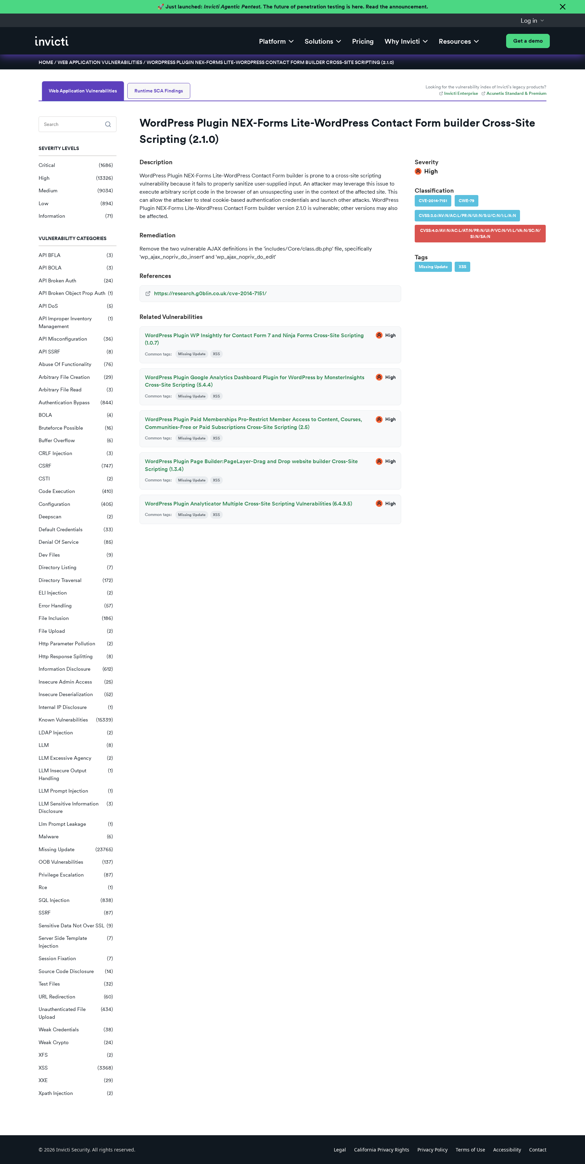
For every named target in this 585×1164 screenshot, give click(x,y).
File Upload (76, 631)
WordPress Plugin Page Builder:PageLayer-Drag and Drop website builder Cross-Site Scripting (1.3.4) (251, 465)
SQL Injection (76, 900)
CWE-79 (466, 200)
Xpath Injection (76, 1093)
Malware (76, 837)
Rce (76, 887)
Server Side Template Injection (76, 942)
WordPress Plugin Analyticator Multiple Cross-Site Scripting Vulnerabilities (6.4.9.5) (248, 503)
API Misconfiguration (76, 339)
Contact (537, 1149)
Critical (76, 165)
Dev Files (76, 555)
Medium (76, 191)
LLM (76, 745)
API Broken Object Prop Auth (76, 293)
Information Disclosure (76, 669)
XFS (76, 1055)
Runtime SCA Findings (158, 90)
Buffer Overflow (76, 440)
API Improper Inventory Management (76, 322)
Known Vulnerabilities (76, 720)
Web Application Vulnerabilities (100, 62)
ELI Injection (76, 593)
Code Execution (76, 491)
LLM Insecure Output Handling (76, 774)
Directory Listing (76, 567)
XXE (76, 1080)
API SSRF (76, 352)
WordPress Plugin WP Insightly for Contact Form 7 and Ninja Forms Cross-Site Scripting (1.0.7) (254, 339)
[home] (51, 41)
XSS (76, 1068)
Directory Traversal (76, 580)
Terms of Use (470, 1149)
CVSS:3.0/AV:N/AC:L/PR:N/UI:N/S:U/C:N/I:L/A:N (467, 215)
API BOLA (76, 268)
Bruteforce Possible (76, 428)
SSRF (76, 913)
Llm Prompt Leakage (76, 824)
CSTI (76, 479)
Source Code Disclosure (76, 971)
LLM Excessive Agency (76, 758)
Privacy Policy (432, 1149)
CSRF (76, 466)
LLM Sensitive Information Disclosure (76, 808)
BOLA (76, 415)
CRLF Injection (76, 453)
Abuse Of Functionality (76, 364)
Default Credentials (76, 529)
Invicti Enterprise (461, 93)
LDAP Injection (76, 733)
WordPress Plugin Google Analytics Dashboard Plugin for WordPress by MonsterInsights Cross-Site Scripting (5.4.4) (254, 381)
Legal (340, 1149)
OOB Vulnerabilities (76, 862)
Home (46, 62)
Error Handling (76, 606)
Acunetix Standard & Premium (516, 93)
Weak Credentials (76, 1030)
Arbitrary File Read (76, 390)
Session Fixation (76, 958)
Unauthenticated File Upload (76, 1013)
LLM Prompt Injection (76, 791)
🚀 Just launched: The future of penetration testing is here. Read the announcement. (292, 6)
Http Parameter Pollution (76, 644)
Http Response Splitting (76, 656)
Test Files (76, 984)
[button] (532, 20)
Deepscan (76, 517)
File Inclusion (76, 618)
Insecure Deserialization (76, 694)
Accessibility (507, 1149)
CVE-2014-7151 (433, 200)
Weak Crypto (76, 1042)
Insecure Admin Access (76, 682)
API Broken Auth (76, 281)
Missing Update (76, 849)
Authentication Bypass (76, 403)
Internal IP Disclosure (76, 707)
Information (76, 216)
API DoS (76, 306)
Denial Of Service (76, 542)
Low (76, 203)
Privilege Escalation (76, 875)
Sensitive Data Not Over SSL (76, 926)
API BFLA (76, 255)
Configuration (76, 504)
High (76, 178)
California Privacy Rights (381, 1149)
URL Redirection (76, 997)
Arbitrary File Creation (76, 377)
